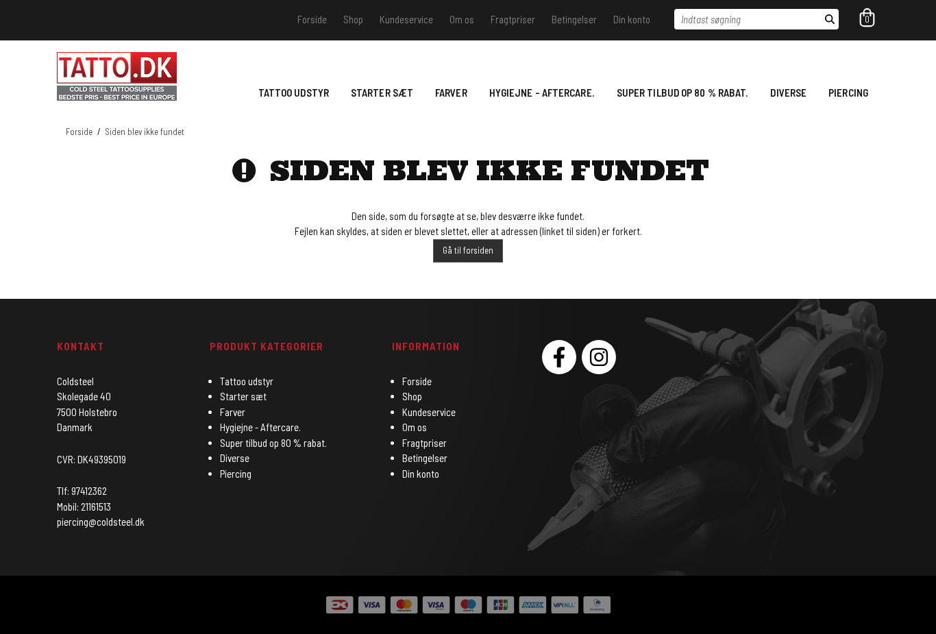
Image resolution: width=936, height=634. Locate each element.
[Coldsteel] (117, 76)
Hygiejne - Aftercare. (542, 92)
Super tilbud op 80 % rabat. (683, 92)
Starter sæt (382, 92)
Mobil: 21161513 (84, 506)
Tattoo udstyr (293, 92)
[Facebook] (559, 357)
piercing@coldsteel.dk (101, 521)
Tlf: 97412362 (82, 491)
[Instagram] (599, 357)
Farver (451, 92)
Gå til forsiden (468, 250)
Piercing (848, 92)
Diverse (788, 92)
